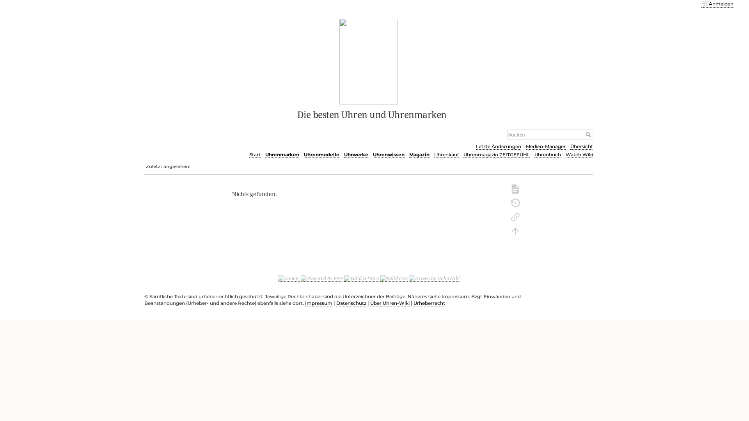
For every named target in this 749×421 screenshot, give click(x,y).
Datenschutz (351, 303)
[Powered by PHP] (322, 278)
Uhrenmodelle (321, 154)
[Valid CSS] (394, 278)
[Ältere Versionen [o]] (515, 202)
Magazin (419, 154)
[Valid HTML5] (361, 278)
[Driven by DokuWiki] (434, 278)
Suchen (589, 134)
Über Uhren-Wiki (390, 303)
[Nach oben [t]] (515, 230)
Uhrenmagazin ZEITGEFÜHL (496, 154)
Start (255, 154)
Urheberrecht (429, 303)
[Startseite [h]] (368, 60)
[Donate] (289, 278)
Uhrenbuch (547, 154)
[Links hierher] (515, 216)
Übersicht (581, 146)
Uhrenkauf (446, 154)
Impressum (318, 303)
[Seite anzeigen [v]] (515, 188)
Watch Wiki (579, 154)
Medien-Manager (546, 146)
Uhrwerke (356, 154)
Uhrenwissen (389, 154)
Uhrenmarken (282, 154)
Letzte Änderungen (498, 146)
